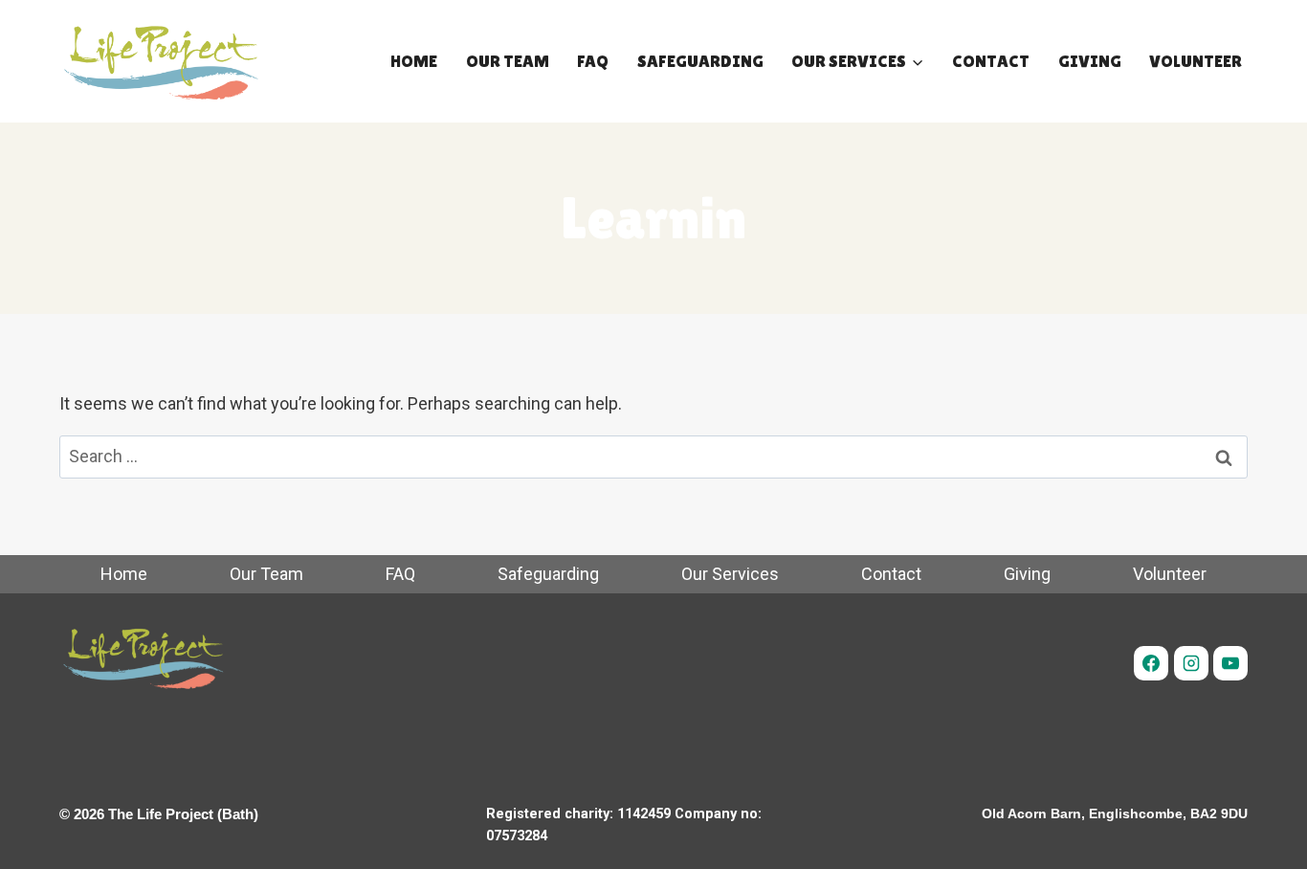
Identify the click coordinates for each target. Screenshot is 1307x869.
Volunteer (1195, 61)
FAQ (593, 61)
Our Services (730, 574)
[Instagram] (1191, 663)
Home (413, 61)
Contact (991, 61)
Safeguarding (700, 61)
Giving (1089, 61)
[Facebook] (1151, 663)
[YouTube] (1230, 663)
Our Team (507, 61)
